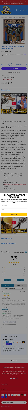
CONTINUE (14, 214)
